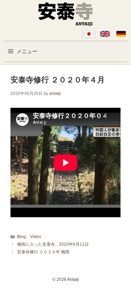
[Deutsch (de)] (121, 34)
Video (35, 236)
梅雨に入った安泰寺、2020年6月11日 (53, 244)
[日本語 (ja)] (88, 34)
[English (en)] (105, 34)
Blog (21, 236)
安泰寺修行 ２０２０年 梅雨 (43, 252)
